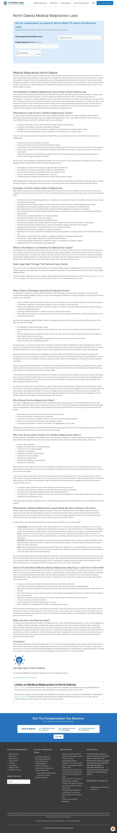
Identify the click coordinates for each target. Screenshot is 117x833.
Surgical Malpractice (42, 770)
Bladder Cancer (14, 754)
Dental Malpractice (41, 761)
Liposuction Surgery (43, 775)
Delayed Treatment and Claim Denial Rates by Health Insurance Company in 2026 (72, 756)
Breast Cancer (13, 758)
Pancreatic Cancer (15, 770)
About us (39, 821)
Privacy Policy (48, 821)
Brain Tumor (13, 756)
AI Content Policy (59, 821)
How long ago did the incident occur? (29, 36)
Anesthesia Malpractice (42, 757)
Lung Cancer (13, 765)
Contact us (94, 789)
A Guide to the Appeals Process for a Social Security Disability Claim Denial (72, 785)
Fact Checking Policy (73, 821)
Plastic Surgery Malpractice (44, 768)
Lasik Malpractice (41, 763)
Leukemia (12, 763)
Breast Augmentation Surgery (46, 773)
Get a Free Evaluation (105, 3)
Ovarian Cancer (14, 767)
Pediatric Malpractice (42, 766)
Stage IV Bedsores (41, 777)
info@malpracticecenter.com (100, 787)
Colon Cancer (13, 761)
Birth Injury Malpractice (42, 759)
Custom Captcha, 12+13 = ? (28, 42)
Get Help (58, 737)
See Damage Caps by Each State (24, 677)
